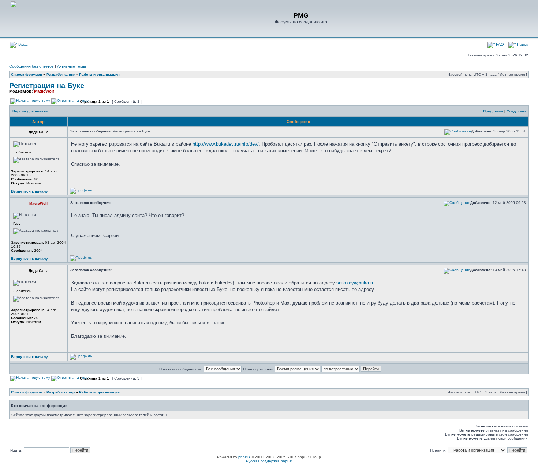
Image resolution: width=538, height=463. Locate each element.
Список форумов (26, 74)
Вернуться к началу (29, 191)
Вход (22, 44)
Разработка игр (60, 74)
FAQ (499, 44)
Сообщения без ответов (31, 66)
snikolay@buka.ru (355, 282)
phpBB (244, 457)
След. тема (517, 111)
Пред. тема (493, 111)
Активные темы (71, 66)
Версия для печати (30, 111)
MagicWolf (44, 91)
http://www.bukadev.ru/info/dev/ (226, 144)
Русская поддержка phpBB (269, 461)
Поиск (522, 44)
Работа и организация (99, 74)
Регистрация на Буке (46, 86)
